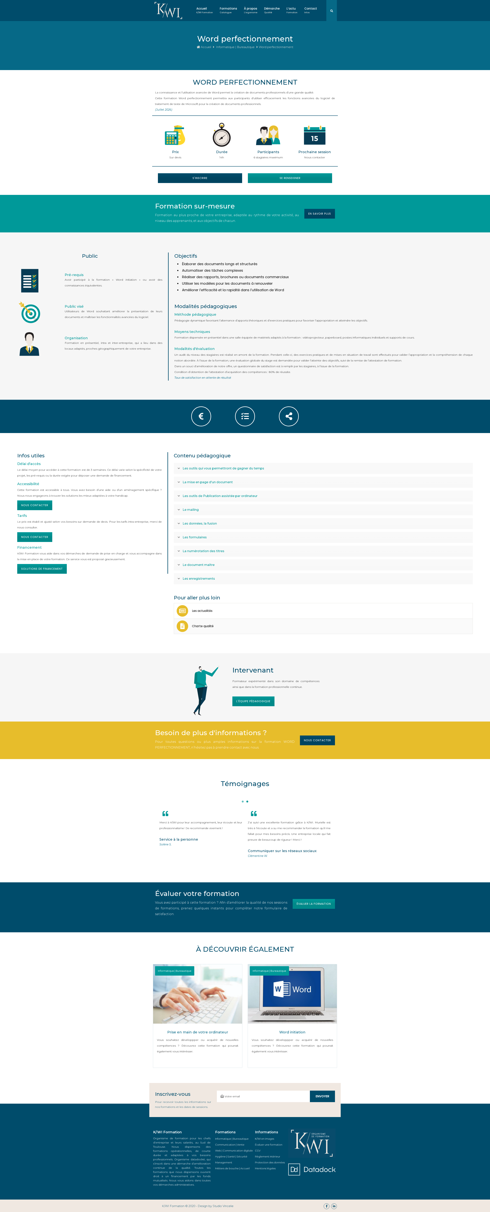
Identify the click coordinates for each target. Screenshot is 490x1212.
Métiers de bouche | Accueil (232, 1168)
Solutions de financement (42, 569)
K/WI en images (264, 1138)
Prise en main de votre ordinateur (197, 1032)
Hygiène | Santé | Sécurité (231, 1156)
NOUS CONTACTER (317, 740)
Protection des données (270, 1162)
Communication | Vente (229, 1144)
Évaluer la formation (314, 904)
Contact (310, 10)
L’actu (292, 10)
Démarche (272, 10)
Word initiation (292, 1032)
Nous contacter (34, 505)
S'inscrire (200, 178)
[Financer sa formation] (201, 416)
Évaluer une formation (268, 1144)
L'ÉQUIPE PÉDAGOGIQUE (253, 701)
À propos (250, 10)
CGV (258, 1150)
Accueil (204, 10)
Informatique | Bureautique (235, 47)
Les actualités (202, 611)
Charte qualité (203, 626)
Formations (228, 10)
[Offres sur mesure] (245, 416)
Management (223, 1162)
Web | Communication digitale (234, 1150)
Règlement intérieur (267, 1156)
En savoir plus (319, 214)
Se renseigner (290, 178)
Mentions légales (265, 1168)
